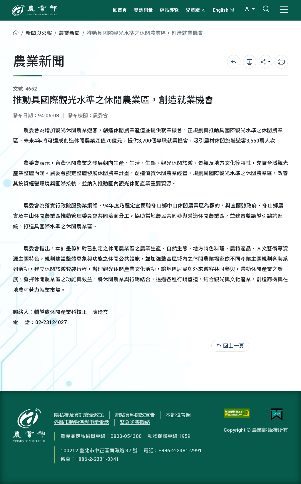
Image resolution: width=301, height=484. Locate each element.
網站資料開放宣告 (135, 415)
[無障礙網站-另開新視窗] (237, 414)
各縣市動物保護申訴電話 (81, 422)
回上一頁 (233, 346)
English (220, 10)
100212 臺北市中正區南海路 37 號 (99, 450)
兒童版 (193, 10)
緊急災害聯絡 (135, 422)
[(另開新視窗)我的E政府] (276, 414)
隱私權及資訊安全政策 (79, 415)
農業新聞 (69, 33)
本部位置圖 (178, 415)
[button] (287, 470)
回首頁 (120, 10)
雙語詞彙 (143, 10)
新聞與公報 (39, 33)
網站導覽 (169, 10)
